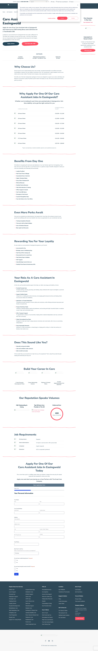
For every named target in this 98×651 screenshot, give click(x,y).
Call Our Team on (20, 1)
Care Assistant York (88, 22)
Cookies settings (51, 18)
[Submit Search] (47, 1)
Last (40, 501)
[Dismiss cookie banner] (77, 5)
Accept (62, 18)
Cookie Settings (79, 618)
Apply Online (10, 43)
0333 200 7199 (88, 50)
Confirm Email (42, 510)
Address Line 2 (17, 524)
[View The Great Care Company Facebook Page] (45, 641)
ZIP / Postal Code (17, 534)
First (15, 501)
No (17, 562)
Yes (17, 560)
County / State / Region (44, 529)
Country (41, 534)
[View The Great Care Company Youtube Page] (49, 641)
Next (16, 574)
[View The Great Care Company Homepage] (49, 636)
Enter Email (16, 510)
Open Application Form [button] (39, 485)
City (15, 529)
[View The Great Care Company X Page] (52, 641)
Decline (73, 18)
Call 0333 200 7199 (30, 43)
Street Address (17, 519)
